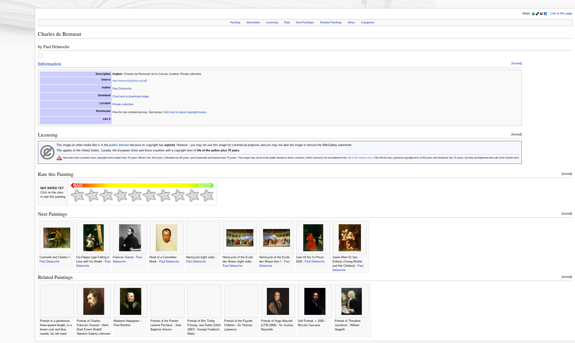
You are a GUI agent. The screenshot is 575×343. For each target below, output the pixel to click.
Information (253, 22)
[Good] (149, 195)
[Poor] (106, 195)
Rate (287, 22)
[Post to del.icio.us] (537, 13)
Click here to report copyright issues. (185, 112)
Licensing (272, 22)
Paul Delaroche (56, 46)
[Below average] (120, 195)
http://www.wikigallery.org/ (128, 80)
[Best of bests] (206, 195)
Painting (235, 22)
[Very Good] (163, 195)
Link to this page (561, 13)
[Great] (178, 195)
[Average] (135, 195)
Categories (367, 22)
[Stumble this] (533, 13)
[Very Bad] (77, 195)
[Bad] (91, 195)
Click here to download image (131, 96)
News (351, 22)
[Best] (192, 195)
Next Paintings (305, 22)
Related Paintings (331, 22)
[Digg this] (541, 13)
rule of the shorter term (359, 157)
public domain (119, 145)
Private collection (123, 104)
